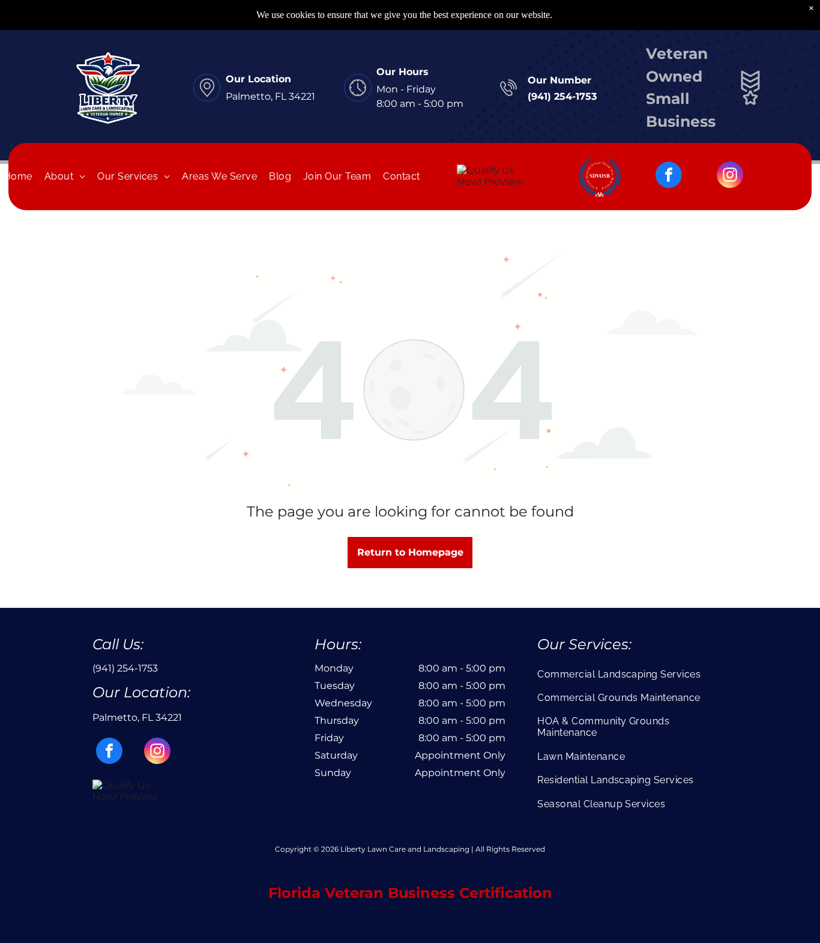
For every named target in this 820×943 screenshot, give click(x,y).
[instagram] (730, 176)
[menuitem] (65, 176)
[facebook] (669, 176)
